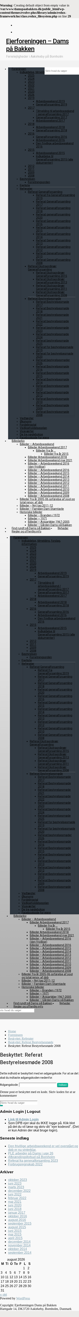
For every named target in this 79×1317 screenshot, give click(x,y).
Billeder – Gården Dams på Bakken (50, 525)
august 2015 (17, 1227)
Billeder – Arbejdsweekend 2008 (48, 495)
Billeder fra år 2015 (56, 453)
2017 (31, 107)
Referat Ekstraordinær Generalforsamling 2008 (51, 293)
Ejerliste (25, 185)
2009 (31, 172)
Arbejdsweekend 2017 (50, 120)
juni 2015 (14, 1231)
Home (12, 1031)
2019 (31, 98)
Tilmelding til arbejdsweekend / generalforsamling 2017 (55, 112)
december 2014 (19, 1241)
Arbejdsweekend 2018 (50, 127)
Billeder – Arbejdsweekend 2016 (48, 470)
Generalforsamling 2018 (51, 130)
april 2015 (15, 1238)
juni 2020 (14, 1205)
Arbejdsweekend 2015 (50, 153)
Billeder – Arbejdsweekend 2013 (48, 479)
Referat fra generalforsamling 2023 (33, 1160)
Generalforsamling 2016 (51, 136)
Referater (26, 188)
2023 (31, 81)
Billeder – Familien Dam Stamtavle (42, 508)
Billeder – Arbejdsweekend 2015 (48, 473)
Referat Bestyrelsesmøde (44, 298)
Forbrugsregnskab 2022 (25, 1164)
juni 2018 (14, 1209)
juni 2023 (14, 1183)
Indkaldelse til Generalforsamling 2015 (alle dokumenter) (54, 159)
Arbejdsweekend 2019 (50, 101)
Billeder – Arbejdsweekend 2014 (48, 476)
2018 (31, 124)
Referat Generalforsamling (45, 191)
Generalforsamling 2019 (51, 104)
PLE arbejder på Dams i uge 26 (30, 1153)
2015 (31, 149)
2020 (31, 91)
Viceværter (27, 431)
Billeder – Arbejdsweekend (37, 444)
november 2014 (19, 1245)
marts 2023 (16, 1187)
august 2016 (17, 1220)
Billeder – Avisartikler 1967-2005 (48, 521)
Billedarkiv (18, 441)
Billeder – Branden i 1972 (44, 515)
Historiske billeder (31, 512)
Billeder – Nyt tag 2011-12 (36, 505)
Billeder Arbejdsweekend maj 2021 (50, 460)
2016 (31, 133)
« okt (3, 1294)
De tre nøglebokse (31, 434)
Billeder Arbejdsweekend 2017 (47, 447)
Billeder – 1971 (37, 518)
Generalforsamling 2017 (51, 117)
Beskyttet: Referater (20, 1038)
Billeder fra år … (46, 450)
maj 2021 (14, 1201)
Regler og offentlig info (26, 531)
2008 (31, 175)
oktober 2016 (17, 1216)
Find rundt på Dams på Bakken (31, 528)
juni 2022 (14, 1194)
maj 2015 (14, 1234)
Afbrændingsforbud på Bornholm (31, 1157)
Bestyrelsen (27, 179)
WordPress (23, 1298)
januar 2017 (16, 1212)
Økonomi (25, 421)
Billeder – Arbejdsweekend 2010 (48, 489)
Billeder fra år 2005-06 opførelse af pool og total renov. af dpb (47, 976)
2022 (31, 85)
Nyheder (63, 528)
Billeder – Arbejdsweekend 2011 (48, 486)
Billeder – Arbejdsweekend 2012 (48, 483)
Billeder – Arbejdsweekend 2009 (48, 492)
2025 (31, 75)
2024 (31, 78)
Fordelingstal (28, 424)
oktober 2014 (17, 1249)
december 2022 (19, 1190)
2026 (31, 94)
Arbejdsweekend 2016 (50, 140)
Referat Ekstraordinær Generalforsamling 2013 (51, 281)
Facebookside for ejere (34, 437)
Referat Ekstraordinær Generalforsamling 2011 (51, 287)
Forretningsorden (39, 182)
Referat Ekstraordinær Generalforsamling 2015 (51, 274)
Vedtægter (27, 418)
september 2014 (19, 1252)
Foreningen (19, 69)
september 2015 (19, 1223)
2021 (31, 88)
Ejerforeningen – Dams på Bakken (37, 45)
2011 (31, 169)
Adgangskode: (9, 1084)
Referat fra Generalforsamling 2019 (53, 672)
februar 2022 (17, 1198)
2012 (31, 166)
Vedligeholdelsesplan (33, 428)
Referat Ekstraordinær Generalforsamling (42, 268)
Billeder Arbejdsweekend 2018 (47, 457)
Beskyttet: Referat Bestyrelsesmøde (30, 1042)
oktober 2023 (17, 1180)
